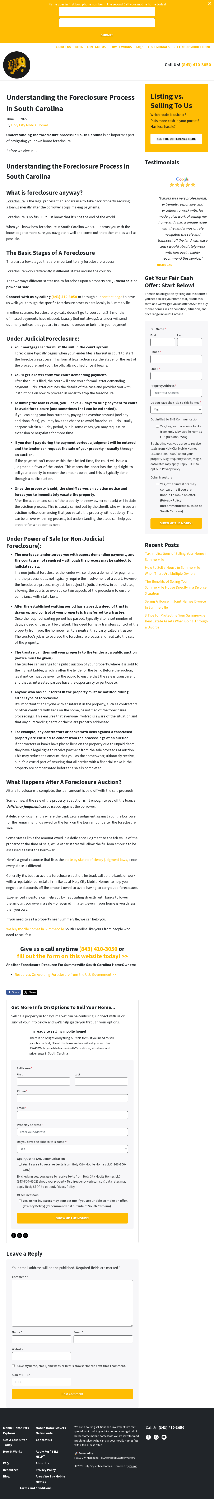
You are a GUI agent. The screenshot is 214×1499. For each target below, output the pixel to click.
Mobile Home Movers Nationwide (51, 1430)
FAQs (140, 47)
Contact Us (96, 47)
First (20, 1074)
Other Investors (27, 1195)
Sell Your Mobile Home (192, 47)
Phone (22, 1091)
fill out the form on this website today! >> (72, 956)
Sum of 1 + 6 (21, 1375)
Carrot (133, 1466)
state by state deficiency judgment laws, (96, 859)
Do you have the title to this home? (42, 1142)
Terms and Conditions (35, 1488)
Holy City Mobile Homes (29, 125)
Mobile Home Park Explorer (16, 1430)
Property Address (30, 1125)
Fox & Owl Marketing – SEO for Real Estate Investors (104, 1458)
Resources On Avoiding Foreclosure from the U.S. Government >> (65, 974)
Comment (20, 1277)
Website (17, 1349)
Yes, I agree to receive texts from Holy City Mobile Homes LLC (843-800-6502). (74, 1167)
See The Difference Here (176, 139)
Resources (10, 1470)
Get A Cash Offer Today (15, 1442)
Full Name (24, 1068)
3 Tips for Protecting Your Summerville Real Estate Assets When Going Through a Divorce (176, 621)
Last (77, 1074)
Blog (79, 47)
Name (17, 1332)
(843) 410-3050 (196, 65)
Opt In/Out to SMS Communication (41, 1158)
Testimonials (158, 47)
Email (22, 1108)
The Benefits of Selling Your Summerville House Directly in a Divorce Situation (175, 587)
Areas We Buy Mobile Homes (50, 1479)
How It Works (121, 47)
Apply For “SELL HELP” (47, 1454)
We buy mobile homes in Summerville (35, 929)
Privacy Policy (46, 1470)
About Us (63, 47)
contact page (112, 297)
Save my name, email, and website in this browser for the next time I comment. (71, 1366)
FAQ (6, 1463)
